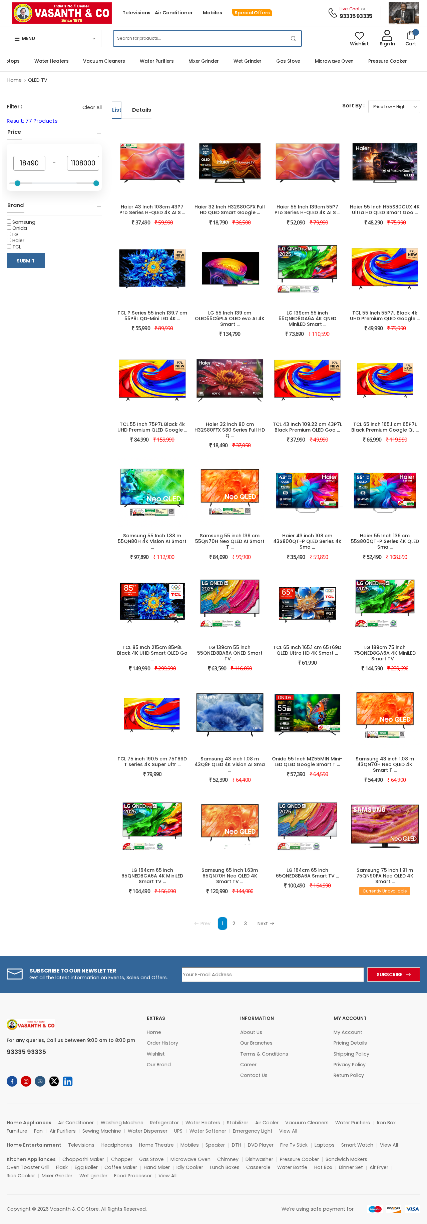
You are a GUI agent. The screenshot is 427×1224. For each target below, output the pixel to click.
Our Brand (159, 1064)
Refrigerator (164, 1122)
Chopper (121, 1159)
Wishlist (156, 1054)
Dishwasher (259, 1159)
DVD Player (261, 1145)
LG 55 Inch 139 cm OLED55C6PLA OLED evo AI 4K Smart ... (230, 319)
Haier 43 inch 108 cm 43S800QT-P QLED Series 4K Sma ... (307, 541)
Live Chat (350, 9)
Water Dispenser (147, 1131)
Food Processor (133, 1175)
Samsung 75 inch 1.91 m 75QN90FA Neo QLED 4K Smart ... (384, 876)
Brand (15, 205)
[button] (54, 38)
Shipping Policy (351, 1054)
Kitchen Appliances (31, 1159)
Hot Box (323, 1167)
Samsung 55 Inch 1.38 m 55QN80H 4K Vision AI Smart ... (152, 541)
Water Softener (207, 1131)
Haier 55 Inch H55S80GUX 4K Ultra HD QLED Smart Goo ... (385, 209)
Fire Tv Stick (294, 1145)
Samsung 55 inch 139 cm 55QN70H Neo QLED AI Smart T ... (230, 541)
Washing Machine (122, 1122)
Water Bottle (292, 1167)
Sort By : (353, 105)
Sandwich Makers (346, 1159)
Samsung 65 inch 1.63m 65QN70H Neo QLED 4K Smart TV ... (229, 876)
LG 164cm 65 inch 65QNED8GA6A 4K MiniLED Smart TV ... (152, 876)
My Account (348, 1032)
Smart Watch (357, 1145)
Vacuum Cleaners (91, 61)
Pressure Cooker (374, 61)
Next (263, 923)
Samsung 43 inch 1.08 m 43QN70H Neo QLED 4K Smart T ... (385, 764)
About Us (251, 1032)
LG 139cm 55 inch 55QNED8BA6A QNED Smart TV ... (230, 653)
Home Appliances (29, 1122)
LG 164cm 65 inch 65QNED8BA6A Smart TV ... (307, 873)
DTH (236, 1145)
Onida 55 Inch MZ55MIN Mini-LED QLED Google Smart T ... (307, 761)
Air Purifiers (63, 1131)
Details (141, 110)
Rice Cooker (21, 1175)
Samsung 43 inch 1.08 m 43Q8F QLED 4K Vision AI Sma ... (229, 764)
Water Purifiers (143, 61)
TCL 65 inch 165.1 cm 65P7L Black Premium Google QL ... (385, 427)
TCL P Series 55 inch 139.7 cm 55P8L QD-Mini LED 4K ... (152, 316)
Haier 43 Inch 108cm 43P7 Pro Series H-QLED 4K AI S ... (152, 209)
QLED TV (37, 80)
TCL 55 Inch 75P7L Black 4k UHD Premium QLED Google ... (152, 427)
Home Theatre (156, 1145)
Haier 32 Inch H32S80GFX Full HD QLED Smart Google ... (229, 209)
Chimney (228, 1159)
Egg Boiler (86, 1167)
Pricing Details (350, 1043)
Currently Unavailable (385, 891)
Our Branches (256, 1043)
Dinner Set (351, 1167)
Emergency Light (253, 1131)
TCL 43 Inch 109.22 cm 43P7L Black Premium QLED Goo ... (307, 427)
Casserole (258, 1167)
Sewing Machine (101, 1131)
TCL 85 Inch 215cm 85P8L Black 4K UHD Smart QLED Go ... (152, 653)
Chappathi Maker (83, 1159)
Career (248, 1064)
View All (288, 1131)
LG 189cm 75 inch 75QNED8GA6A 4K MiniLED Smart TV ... (385, 653)
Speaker (215, 1145)
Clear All (92, 107)
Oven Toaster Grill (28, 1167)
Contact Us (254, 1075)
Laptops (325, 1145)
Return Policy (349, 1075)
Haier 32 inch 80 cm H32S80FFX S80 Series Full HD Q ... (229, 430)
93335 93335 (356, 16)
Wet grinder (93, 1175)
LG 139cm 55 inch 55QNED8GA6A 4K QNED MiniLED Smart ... (307, 319)
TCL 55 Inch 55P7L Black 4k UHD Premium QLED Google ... (385, 316)
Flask (62, 1167)
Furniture (17, 1131)
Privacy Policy (350, 1064)
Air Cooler (267, 1122)
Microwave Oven (321, 61)
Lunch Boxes (225, 1167)
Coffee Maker (120, 1167)
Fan (38, 1131)
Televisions (136, 12)
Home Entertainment (34, 1145)
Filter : (14, 106)
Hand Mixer (157, 1167)
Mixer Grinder (190, 61)
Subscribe (390, 974)
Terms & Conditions (264, 1054)
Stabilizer (237, 1122)
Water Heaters (38, 61)
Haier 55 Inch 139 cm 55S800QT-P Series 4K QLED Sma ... (385, 541)
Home (14, 80)
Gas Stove (275, 61)
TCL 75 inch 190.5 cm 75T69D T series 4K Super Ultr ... (152, 761)
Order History (162, 1043)
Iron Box (386, 1122)
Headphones (116, 1145)
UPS (178, 1131)
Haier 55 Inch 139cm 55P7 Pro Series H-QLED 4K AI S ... (307, 209)
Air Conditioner (173, 12)
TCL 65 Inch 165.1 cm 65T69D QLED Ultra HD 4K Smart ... (307, 650)
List (116, 110)
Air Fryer (379, 1167)
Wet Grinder (234, 61)
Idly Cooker (189, 1167)
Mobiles (212, 12)
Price (14, 132)
